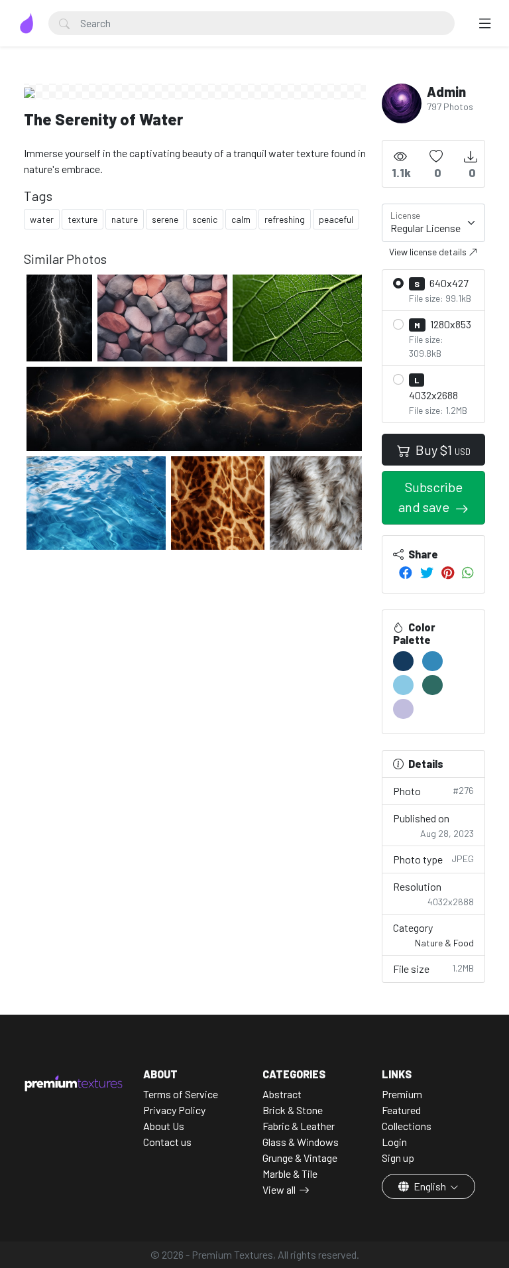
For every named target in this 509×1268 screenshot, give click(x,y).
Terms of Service (180, 1094)
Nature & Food (444, 942)
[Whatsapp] (468, 572)
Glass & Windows (300, 1141)
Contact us (167, 1141)
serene (165, 219)
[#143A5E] (403, 661)
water (42, 219)
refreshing (284, 219)
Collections (406, 1125)
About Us (163, 1125)
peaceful (336, 219)
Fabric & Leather (298, 1125)
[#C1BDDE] (403, 709)
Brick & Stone (292, 1110)
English (430, 1186)
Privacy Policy (174, 1110)
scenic (204, 219)
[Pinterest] (447, 572)
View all (279, 1189)
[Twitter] (426, 572)
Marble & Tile (289, 1173)
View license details (429, 251)
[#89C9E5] (403, 685)
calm (241, 219)
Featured (401, 1110)
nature (124, 219)
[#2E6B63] (432, 685)
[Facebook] (405, 572)
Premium (402, 1094)
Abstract (282, 1094)
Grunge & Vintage (299, 1157)
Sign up (398, 1157)
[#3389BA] (432, 661)
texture (82, 219)
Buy (442, 450)
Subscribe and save (430, 497)
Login (394, 1141)
